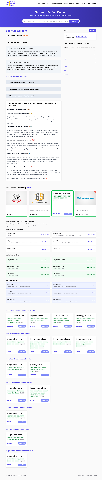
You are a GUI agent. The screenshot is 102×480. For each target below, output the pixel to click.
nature (78, 344)
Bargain (66, 74)
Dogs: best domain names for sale (18, 359)
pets (15, 342)
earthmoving (10, 322)
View (48, 234)
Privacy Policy (81, 475)
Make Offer (93, 30)
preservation (88, 344)
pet (31, 344)
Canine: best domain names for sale (19, 408)
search (32, 346)
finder (37, 348)
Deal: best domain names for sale (18, 429)
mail (55, 322)
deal (13, 344)
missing (32, 348)
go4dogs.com (36, 364)
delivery (62, 198)
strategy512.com (83, 315)
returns (40, 342)
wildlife (86, 342)
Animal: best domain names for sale (19, 382)
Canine (65, 66)
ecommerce (56, 198)
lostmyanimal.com (38, 339)
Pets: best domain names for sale (18, 334)
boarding (33, 369)
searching (42, 346)
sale (38, 320)
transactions (33, 320)
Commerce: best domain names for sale (20, 310)
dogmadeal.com (16, 30)
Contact (65, 3)
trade (19, 318)
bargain (17, 344)
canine (9, 344)
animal (22, 342)
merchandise (60, 320)
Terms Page (89, 475)
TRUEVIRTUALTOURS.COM (82, 207)
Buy (48, 260)
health (69, 196)
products (60, 196)
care (37, 369)
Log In (88, 3)
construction (10, 320)
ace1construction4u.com (18, 315)
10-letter (78, 346)
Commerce (66, 51)
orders (16, 322)
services (63, 342)
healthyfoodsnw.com (62, 193)
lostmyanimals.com (62, 339)
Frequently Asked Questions (16, 77)
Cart (84, 3)
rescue (36, 346)
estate (42, 320)
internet (64, 196)
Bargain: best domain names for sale (19, 451)
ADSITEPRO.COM (11, 207)
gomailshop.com (60, 315)
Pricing (78, 3)
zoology (91, 342)
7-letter (32, 371)
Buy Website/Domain (43, 3)
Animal (65, 62)
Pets (65, 55)
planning (84, 320)
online (55, 196)
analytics (78, 320)
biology (82, 344)
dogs (18, 342)
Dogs (65, 58)
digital (46, 318)
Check (47, 285)
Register (94, 3)
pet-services (42, 369)
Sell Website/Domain (56, 3)
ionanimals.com (83, 339)
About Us (71, 3)
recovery (45, 342)
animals (35, 342)
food (66, 198)
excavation (16, 320)
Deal (65, 70)
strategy (89, 320)
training (44, 367)
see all (28, 188)
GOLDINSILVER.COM (35, 207)
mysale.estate (36, 315)
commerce (10, 318)
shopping (67, 320)
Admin (95, 475)
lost (39, 344)
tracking (42, 344)
